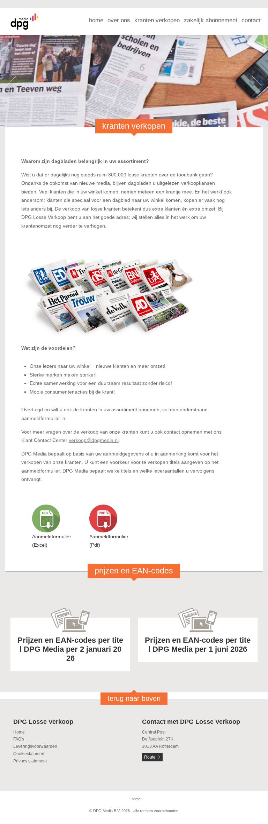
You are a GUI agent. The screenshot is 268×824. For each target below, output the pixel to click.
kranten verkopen (157, 20)
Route (150, 757)
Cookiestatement (29, 753)
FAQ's (18, 739)
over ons (118, 20)
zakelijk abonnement (210, 20)
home (96, 20)
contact (251, 20)
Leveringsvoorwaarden (35, 746)
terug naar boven (134, 698)
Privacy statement (30, 761)
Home (19, 732)
